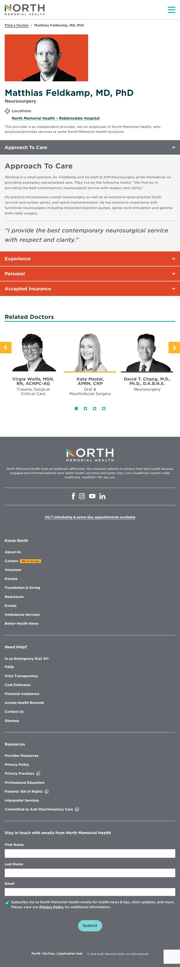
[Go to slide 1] (76, 408)
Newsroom (14, 597)
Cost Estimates (17, 685)
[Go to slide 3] (94, 408)
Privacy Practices (29, 773)
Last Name (14, 864)
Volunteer (13, 570)
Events (10, 606)
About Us (13, 552)
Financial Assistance (22, 694)
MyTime (49, 954)
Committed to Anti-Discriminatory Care (49, 809)
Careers (11, 561)
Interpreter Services (22, 800)
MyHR (36, 954)
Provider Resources (21, 756)
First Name (14, 845)
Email (9, 883)
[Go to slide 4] (103, 408)
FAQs (9, 667)
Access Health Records (24, 703)
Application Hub (70, 954)
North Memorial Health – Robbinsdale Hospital (56, 118)
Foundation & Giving (22, 588)
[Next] (174, 347)
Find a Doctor (17, 25)
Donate (11, 579)
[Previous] (5, 347)
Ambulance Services (22, 614)
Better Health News (21, 623)
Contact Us (14, 711)
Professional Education (25, 782)
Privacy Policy (17, 764)
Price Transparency (21, 676)
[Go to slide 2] (85, 408)
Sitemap (12, 721)
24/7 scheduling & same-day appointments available (90, 517)
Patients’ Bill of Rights (33, 791)
